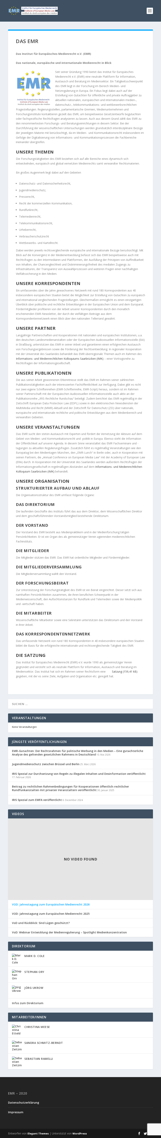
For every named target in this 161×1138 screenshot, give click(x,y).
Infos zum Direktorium (27, 1003)
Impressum (15, 1112)
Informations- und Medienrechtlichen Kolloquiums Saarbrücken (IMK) (59, 358)
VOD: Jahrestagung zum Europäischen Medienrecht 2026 (51, 904)
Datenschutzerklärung (23, 1102)
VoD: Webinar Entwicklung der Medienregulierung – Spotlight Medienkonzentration (69, 932)
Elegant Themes (38, 1133)
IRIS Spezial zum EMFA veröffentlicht (37, 800)
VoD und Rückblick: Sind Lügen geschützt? (41, 923)
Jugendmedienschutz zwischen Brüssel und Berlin (46, 764)
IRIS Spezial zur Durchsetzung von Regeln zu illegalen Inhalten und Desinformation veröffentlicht (79, 774)
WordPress (79, 1133)
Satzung (117, 671)
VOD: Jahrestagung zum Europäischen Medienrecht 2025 (51, 914)
